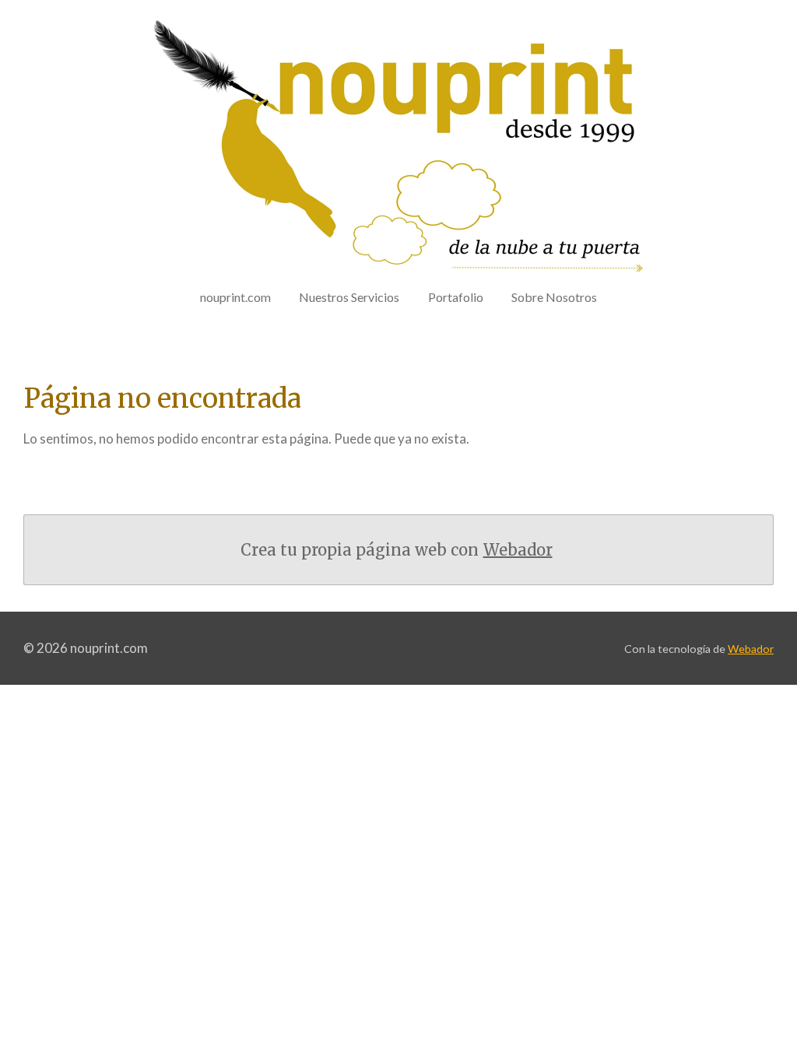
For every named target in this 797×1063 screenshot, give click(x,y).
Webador (518, 550)
